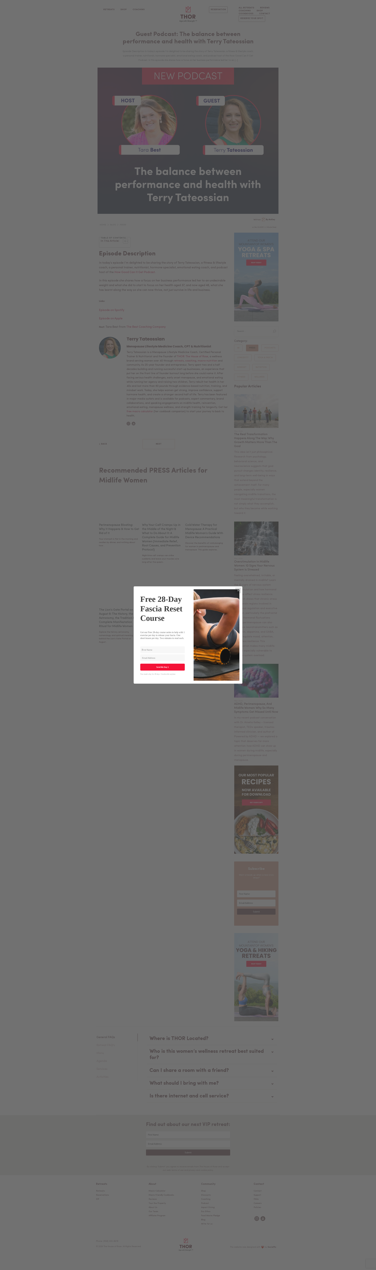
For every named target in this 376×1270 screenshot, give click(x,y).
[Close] (238, 590)
